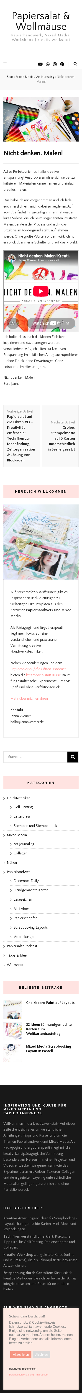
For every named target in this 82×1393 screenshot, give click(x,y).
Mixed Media (17, 835)
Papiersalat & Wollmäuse (41, 21)
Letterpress (22, 816)
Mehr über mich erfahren (29, 698)
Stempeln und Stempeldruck (35, 826)
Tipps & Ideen (17, 955)
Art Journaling (24, 844)
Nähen (12, 863)
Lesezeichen (23, 899)
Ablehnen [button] (41, 1354)
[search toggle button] (75, 64)
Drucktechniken (18, 798)
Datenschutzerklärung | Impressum (28, 1374)
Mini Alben (22, 909)
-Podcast (58, 669)
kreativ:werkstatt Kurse (43, 675)
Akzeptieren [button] (21, 1354)
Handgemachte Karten (31, 890)
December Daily (26, 881)
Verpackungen (24, 937)
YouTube (9, 212)
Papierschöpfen (25, 918)
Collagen (20, 853)
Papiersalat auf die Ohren (30, 669)
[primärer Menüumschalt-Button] (5, 64)
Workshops (15, 965)
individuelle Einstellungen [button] (22, 1368)
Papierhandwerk (19, 872)
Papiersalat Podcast (22, 946)
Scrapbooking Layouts (31, 927)
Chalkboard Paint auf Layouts (50, 1003)
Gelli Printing (23, 807)
